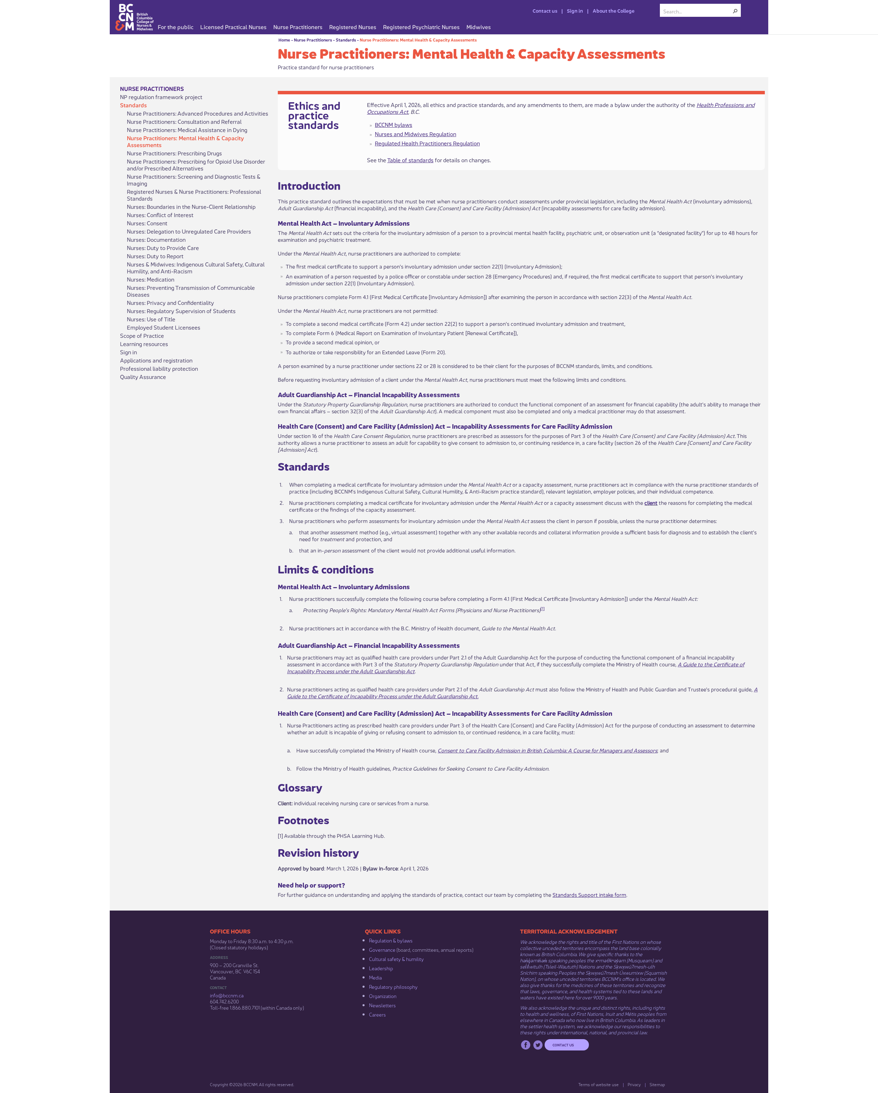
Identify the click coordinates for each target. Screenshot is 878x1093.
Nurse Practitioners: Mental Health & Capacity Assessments (418, 39)
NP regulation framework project (161, 97)
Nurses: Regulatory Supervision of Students (181, 311)
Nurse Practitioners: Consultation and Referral (184, 121)
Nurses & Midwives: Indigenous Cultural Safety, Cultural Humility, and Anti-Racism (195, 267)
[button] (735, 11)
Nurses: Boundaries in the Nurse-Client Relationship (191, 206)
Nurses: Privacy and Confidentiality (170, 302)
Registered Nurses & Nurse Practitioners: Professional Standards (194, 194)
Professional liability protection (159, 368)
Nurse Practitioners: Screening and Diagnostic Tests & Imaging (193, 179)
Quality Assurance (143, 376)
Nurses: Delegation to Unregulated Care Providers (189, 231)
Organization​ (382, 995)
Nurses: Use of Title (151, 319)
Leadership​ (381, 968)
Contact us (545, 10)
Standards (346, 39)
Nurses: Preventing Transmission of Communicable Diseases (191, 290)
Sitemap (657, 1084)
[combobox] (697, 11)
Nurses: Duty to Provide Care (163, 247)
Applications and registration (156, 360)
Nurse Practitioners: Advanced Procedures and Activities (197, 113)
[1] (543, 608)
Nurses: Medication (150, 279)
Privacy (634, 1084)
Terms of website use (598, 1084)
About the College (613, 10)
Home (284, 39)
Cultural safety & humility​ (396, 958)
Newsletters (382, 1005)
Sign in (575, 10)
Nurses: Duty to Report (155, 256)
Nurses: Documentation (156, 239)
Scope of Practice (142, 335)
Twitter (538, 1044)
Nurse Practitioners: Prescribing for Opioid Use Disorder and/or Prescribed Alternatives (196, 164)
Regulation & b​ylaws (391, 940)
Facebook (525, 1044)
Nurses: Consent (147, 223)
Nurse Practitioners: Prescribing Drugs (174, 153)
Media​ (375, 977)
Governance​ (382, 949)
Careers (377, 1014)
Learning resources (144, 344)
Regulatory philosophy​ (393, 986)
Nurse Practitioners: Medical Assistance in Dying (187, 130)
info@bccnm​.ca (227, 995)
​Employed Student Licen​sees (163, 327)
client (650, 502)
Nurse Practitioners (313, 39)
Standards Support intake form (589, 894)
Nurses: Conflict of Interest (160, 215)
